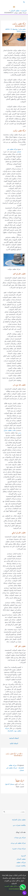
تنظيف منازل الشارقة (19, 820)
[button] (14, 2)
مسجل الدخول (9, 784)
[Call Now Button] (24, 893)
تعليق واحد (22, 29)
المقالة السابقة (14, 738)
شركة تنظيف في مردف (18, 843)
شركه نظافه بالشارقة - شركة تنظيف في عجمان (15, 767)
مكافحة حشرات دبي (19, 825)
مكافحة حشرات (21, 866)
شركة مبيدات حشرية (19, 848)
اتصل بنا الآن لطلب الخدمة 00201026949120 (13, 887)
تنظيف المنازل (21, 859)
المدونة (23, 856)
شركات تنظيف (21, 862)
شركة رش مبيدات (20, 837)
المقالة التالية (14, 743)
